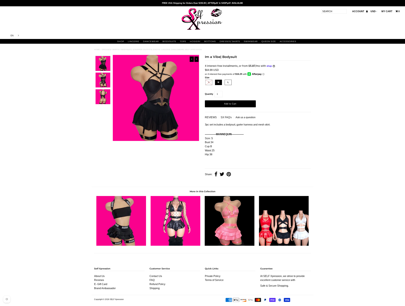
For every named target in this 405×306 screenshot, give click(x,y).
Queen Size (268, 41)
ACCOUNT (358, 11)
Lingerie (133, 41)
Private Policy (212, 276)
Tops (183, 41)
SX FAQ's (226, 117)
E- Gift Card (100, 284)
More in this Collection (202, 191)
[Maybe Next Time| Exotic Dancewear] (229, 245)
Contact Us (156, 276)
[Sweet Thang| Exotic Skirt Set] (175, 245)
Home (97, 50)
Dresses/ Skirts (230, 41)
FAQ (152, 280)
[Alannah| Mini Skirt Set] (121, 245)
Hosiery (195, 41)
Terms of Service (214, 280)
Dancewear (151, 41)
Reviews (99, 280)
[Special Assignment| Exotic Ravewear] (284, 245)
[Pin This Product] (229, 174)
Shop (120, 41)
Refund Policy (157, 284)
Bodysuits (169, 41)
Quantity (209, 94)
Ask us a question (245, 117)
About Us (99, 276)
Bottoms (210, 41)
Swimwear (251, 41)
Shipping (155, 288)
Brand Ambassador (105, 288)
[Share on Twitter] (222, 174)
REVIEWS (211, 117)
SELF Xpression (117, 299)
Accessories (288, 41)
